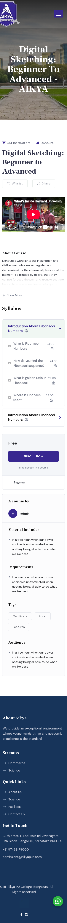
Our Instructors (19, 143)
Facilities (14, 807)
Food (42, 616)
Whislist (17, 183)
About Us (15, 792)
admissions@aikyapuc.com (22, 857)
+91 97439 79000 (16, 849)
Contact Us (16, 814)
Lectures (19, 627)
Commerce (16, 763)
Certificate (20, 616)
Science (14, 770)
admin (25, 514)
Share (46, 183)
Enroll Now (33, 456)
